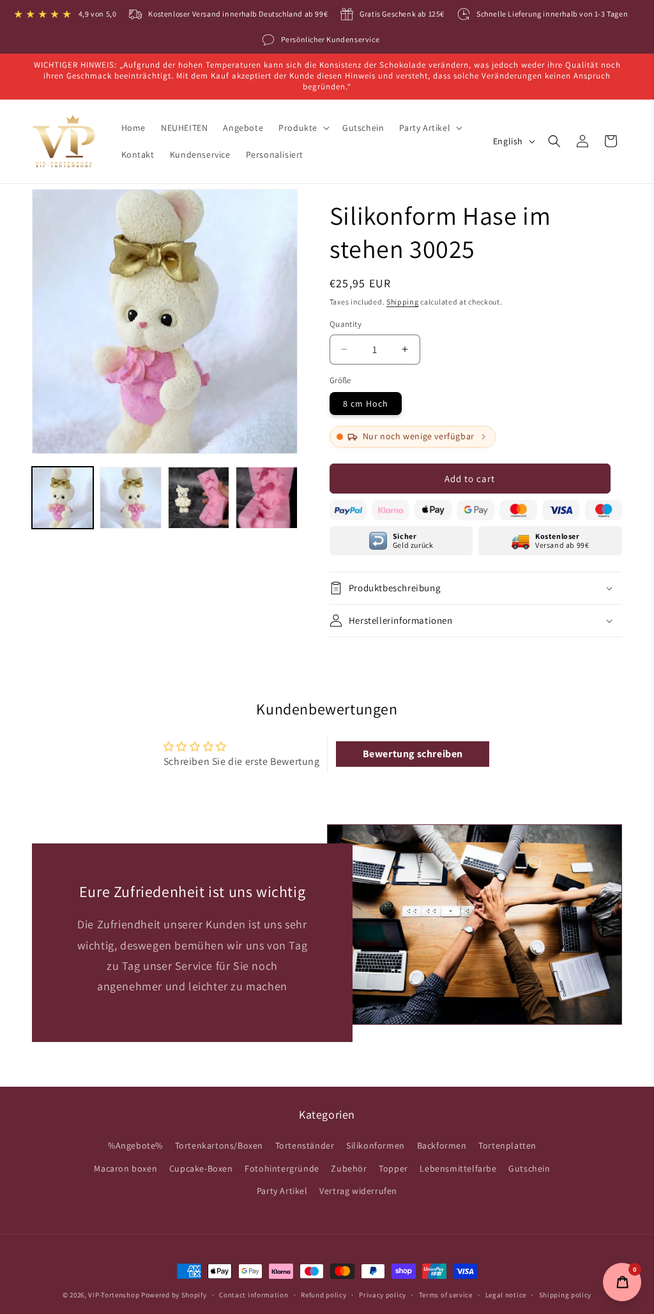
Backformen (442, 1145)
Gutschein (529, 1168)
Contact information (253, 1294)
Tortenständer (305, 1145)
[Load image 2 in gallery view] (130, 497)
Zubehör (349, 1168)
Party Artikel (282, 1191)
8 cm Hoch (365, 403)
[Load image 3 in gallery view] (198, 497)
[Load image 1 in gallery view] (62, 497)
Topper (393, 1168)
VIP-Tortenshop (113, 1294)
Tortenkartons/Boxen (219, 1145)
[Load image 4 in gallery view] (266, 497)
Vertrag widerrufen (358, 1191)
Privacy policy (382, 1294)
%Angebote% (135, 1145)
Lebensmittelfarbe (458, 1168)
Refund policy (323, 1294)
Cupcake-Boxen (201, 1168)
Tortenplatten (507, 1145)
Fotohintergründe (282, 1168)
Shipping (402, 301)
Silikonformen (375, 1145)
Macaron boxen (125, 1168)
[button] (303, 127)
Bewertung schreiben (413, 753)
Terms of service (446, 1294)
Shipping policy (565, 1294)
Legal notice (505, 1294)
